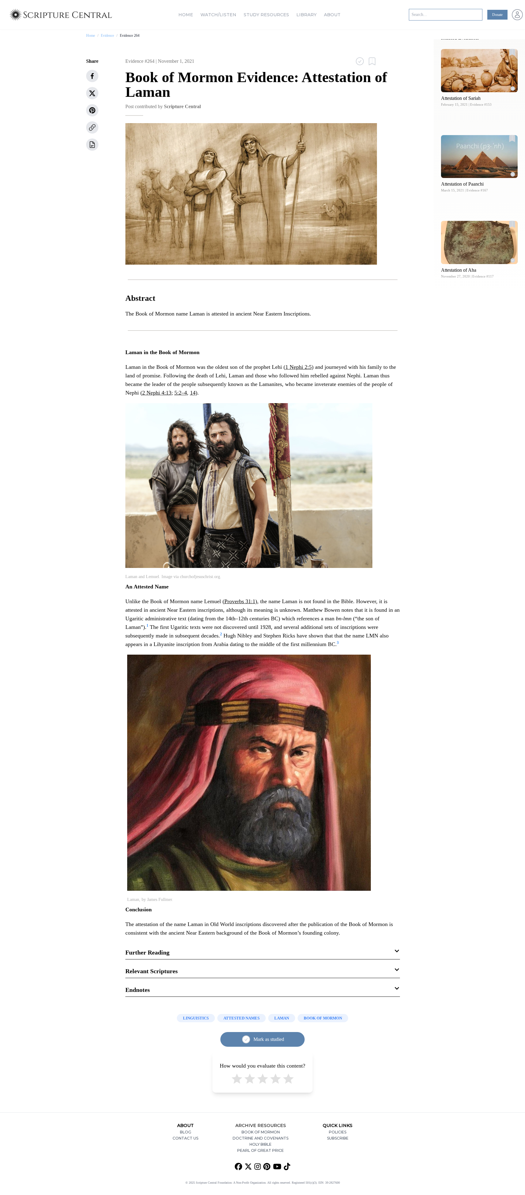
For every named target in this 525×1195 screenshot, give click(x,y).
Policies (337, 1132)
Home (185, 14)
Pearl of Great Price (260, 1150)
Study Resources (266, 14)
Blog (185, 1132)
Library (306, 14)
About (332, 14)
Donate (497, 15)
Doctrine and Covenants (260, 1138)
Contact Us (185, 1138)
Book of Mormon (261, 1132)
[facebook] (92, 76)
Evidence (107, 35)
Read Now (479, 70)
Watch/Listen (218, 14)
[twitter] (92, 93)
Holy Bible (260, 1144)
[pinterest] (92, 110)
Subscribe (337, 1138)
